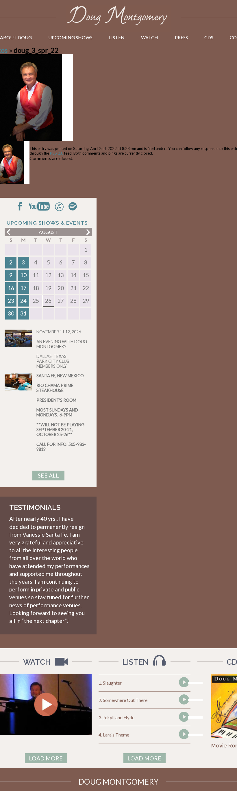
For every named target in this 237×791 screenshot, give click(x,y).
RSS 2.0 (56, 153)
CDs (208, 37)
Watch (149, 37)
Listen (117, 37)
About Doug (16, 37)
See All (48, 475)
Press (181, 37)
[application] (183, 683)
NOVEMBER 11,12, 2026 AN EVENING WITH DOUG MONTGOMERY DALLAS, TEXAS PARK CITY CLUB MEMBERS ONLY (61, 349)
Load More (46, 758)
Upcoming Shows (70, 37)
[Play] (183, 693)
